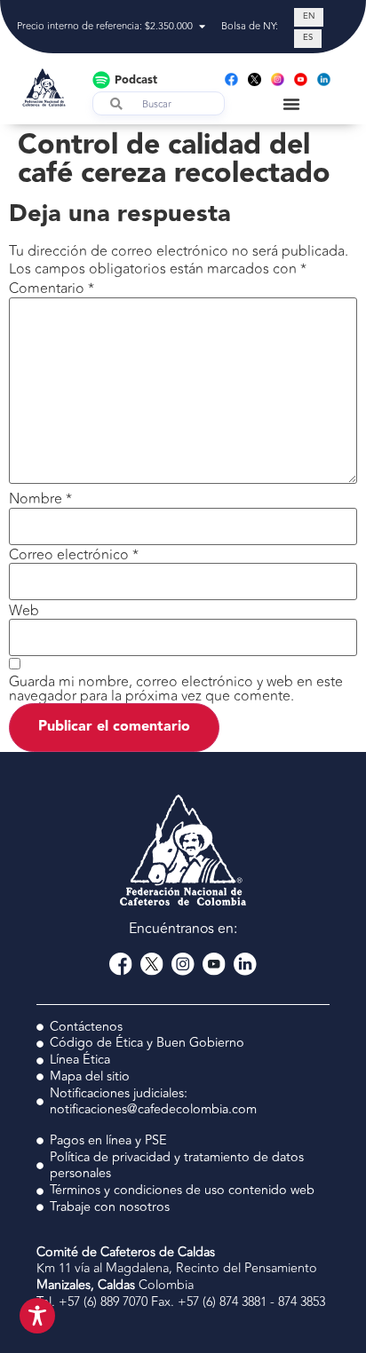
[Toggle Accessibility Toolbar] (37, 1315)
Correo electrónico (74, 555)
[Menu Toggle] (291, 104)
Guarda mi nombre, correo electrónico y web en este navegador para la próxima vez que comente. (176, 689)
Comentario (51, 288)
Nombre (40, 499)
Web (24, 611)
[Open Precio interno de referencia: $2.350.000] (202, 27)
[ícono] (254, 79)
